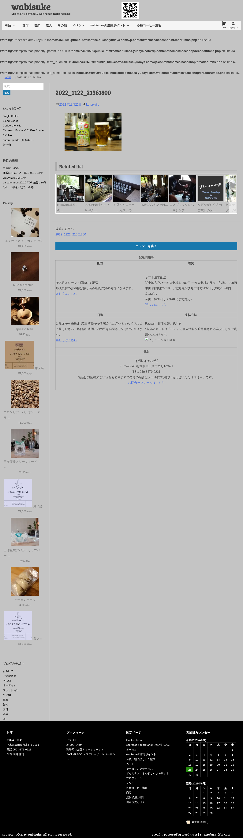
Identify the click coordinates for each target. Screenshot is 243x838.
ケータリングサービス (139, 768)
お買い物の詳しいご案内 (140, 759)
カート (130, 763)
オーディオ (9, 685)
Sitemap (131, 749)
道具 (49, 25)
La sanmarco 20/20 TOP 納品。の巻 (25, 182)
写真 (5, 699)
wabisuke (31, 6)
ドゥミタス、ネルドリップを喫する (147, 773)
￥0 (224, 27)
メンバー (131, 783)
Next (233, 176)
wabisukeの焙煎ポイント (107, 25)
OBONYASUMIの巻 (14, 177)
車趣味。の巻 (11, 168)
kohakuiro (92, 104)
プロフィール (134, 778)
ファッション (11, 690)
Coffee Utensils (12, 125)
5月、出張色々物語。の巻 (18, 187)
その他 (62, 25)
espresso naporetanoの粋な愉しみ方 (148, 744)
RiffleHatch (223, 834)
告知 (37, 25)
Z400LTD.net (74, 744)
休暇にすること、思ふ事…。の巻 (23, 172)
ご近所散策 (9, 675)
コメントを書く (146, 246)
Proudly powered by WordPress (175, 834)
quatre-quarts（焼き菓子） (19, 139)
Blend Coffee (10, 120)
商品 (8, 25)
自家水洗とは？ (135, 802)
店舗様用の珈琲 (135, 797)
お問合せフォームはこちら (146, 382)
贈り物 (7, 144)
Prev (60, 176)
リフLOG (71, 740)
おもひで (8, 671)
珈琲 (25, 25)
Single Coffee (11, 116)
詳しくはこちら (66, 293)
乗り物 (7, 695)
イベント (79, 25)
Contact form (134, 740)
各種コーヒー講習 (149, 25)
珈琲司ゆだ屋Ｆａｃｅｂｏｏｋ (85, 749)
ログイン (233, 27)
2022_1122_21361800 (70, 234)
